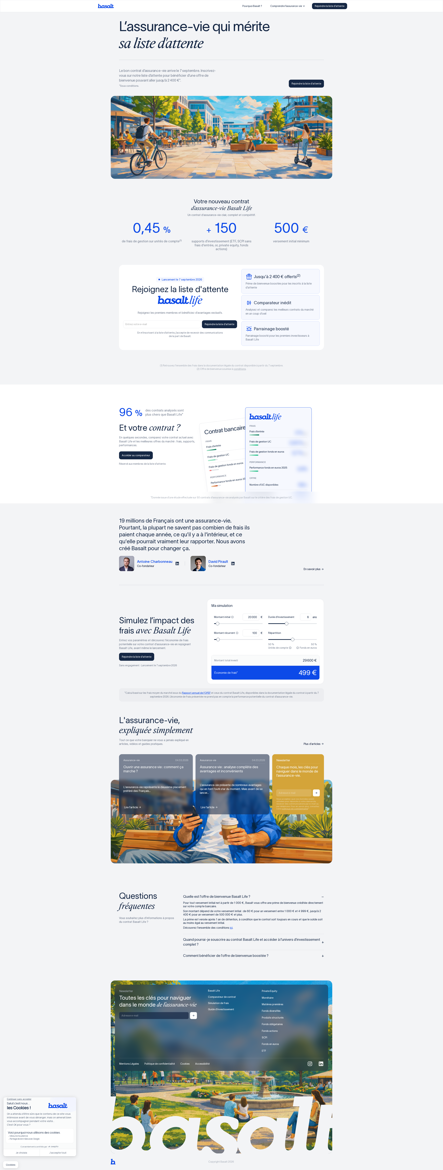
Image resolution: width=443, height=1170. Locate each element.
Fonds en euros (270, 1044)
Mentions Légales (129, 1063)
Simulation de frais (218, 1003)
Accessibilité (202, 1063)
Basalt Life (214, 990)
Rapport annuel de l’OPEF (196, 692)
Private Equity (269, 991)
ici (231, 927)
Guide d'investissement (221, 1009)
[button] (287, 6)
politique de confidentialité (295, 809)
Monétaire (267, 997)
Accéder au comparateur (136, 455)
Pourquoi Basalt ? (252, 6)
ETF (264, 1050)
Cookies (185, 1063)
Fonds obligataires (272, 1024)
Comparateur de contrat (222, 997)
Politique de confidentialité (159, 1063)
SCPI (264, 1037)
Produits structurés (273, 1017)
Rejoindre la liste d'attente (329, 6)
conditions (240, 369)
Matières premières (272, 1004)
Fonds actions (270, 1031)
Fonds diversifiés (271, 1011)
